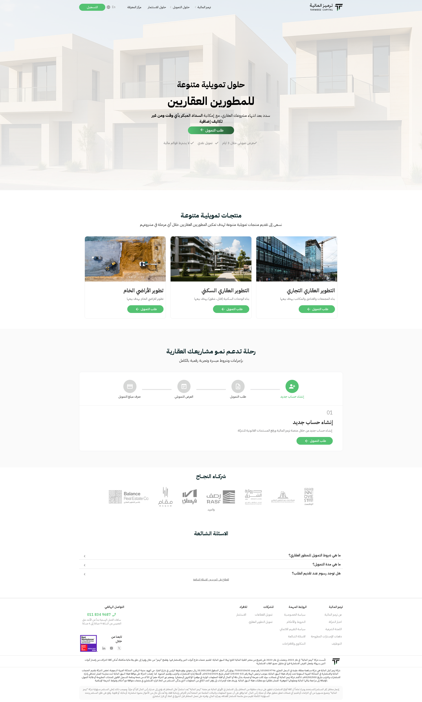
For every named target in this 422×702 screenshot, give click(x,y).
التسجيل (92, 7)
